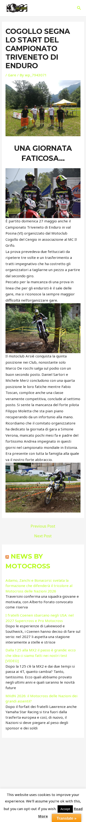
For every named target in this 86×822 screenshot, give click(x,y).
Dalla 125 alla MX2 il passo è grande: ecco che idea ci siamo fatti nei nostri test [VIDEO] (40, 655)
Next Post (43, 536)
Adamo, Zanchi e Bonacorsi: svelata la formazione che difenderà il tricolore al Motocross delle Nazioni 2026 (38, 585)
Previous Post (43, 526)
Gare (12, 75)
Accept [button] (65, 809)
